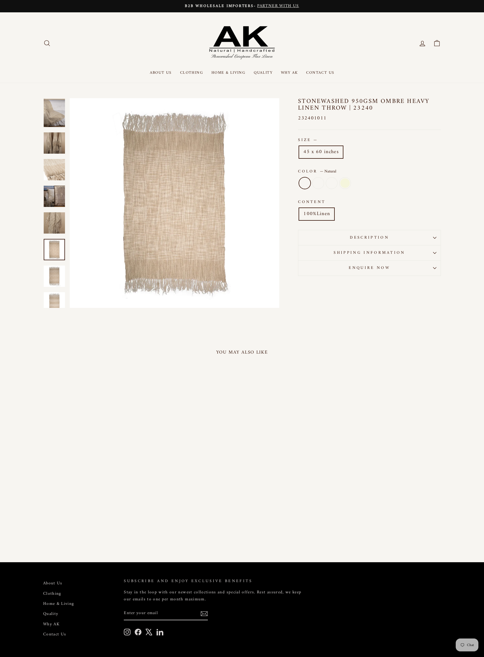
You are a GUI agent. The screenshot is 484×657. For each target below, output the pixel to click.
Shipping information (369, 252)
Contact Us (320, 72)
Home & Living (228, 72)
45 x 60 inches (321, 151)
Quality (263, 72)
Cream (318, 183)
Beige (345, 183)
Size (307, 140)
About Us (161, 72)
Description (369, 237)
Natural (304, 183)
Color (317, 171)
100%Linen (316, 213)
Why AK (289, 72)
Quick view (90, 504)
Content (311, 202)
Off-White (331, 183)
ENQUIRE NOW (369, 267)
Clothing (191, 72)
